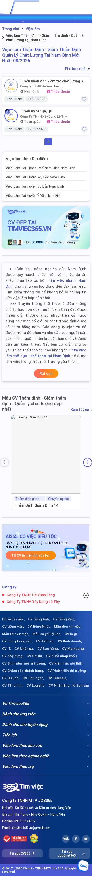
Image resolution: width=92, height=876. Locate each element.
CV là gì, (71, 634)
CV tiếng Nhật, (39, 627)
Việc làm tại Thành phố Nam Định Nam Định (40, 168)
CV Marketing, (73, 649)
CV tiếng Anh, (39, 619)
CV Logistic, (36, 685)
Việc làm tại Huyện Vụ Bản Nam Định (35, 186)
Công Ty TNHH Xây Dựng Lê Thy (43, 116)
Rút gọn (46, 373)
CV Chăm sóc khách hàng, (23, 671)
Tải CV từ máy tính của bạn (30, 555)
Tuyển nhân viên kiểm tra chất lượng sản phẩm (53, 81)
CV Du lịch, (10, 678)
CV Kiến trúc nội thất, (66, 663)
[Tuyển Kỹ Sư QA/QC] (11, 115)
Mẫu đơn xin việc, (68, 627)
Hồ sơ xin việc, (13, 619)
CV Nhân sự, (24, 649)
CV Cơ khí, (35, 656)
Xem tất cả (80, 410)
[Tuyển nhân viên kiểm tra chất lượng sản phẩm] (11, 85)
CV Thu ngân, (33, 678)
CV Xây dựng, (12, 656)
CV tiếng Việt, (64, 619)
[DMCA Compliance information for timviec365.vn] (34, 838)
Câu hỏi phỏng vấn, (17, 641)
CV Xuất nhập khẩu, (62, 656)
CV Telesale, (57, 678)
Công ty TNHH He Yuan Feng (41, 86)
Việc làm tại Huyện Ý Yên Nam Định (33, 195)
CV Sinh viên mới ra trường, (24, 663)
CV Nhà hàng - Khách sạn (69, 685)
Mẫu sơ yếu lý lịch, (47, 634)
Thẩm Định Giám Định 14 (36, 505)
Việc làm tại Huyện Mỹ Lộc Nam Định (35, 177)
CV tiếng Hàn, (13, 627)
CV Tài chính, (12, 685)
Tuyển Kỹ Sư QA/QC (36, 111)
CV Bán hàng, (48, 649)
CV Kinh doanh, (70, 641)
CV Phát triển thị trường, (67, 671)
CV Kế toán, (45, 641)
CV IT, (6, 649)
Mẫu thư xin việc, (15, 634)
